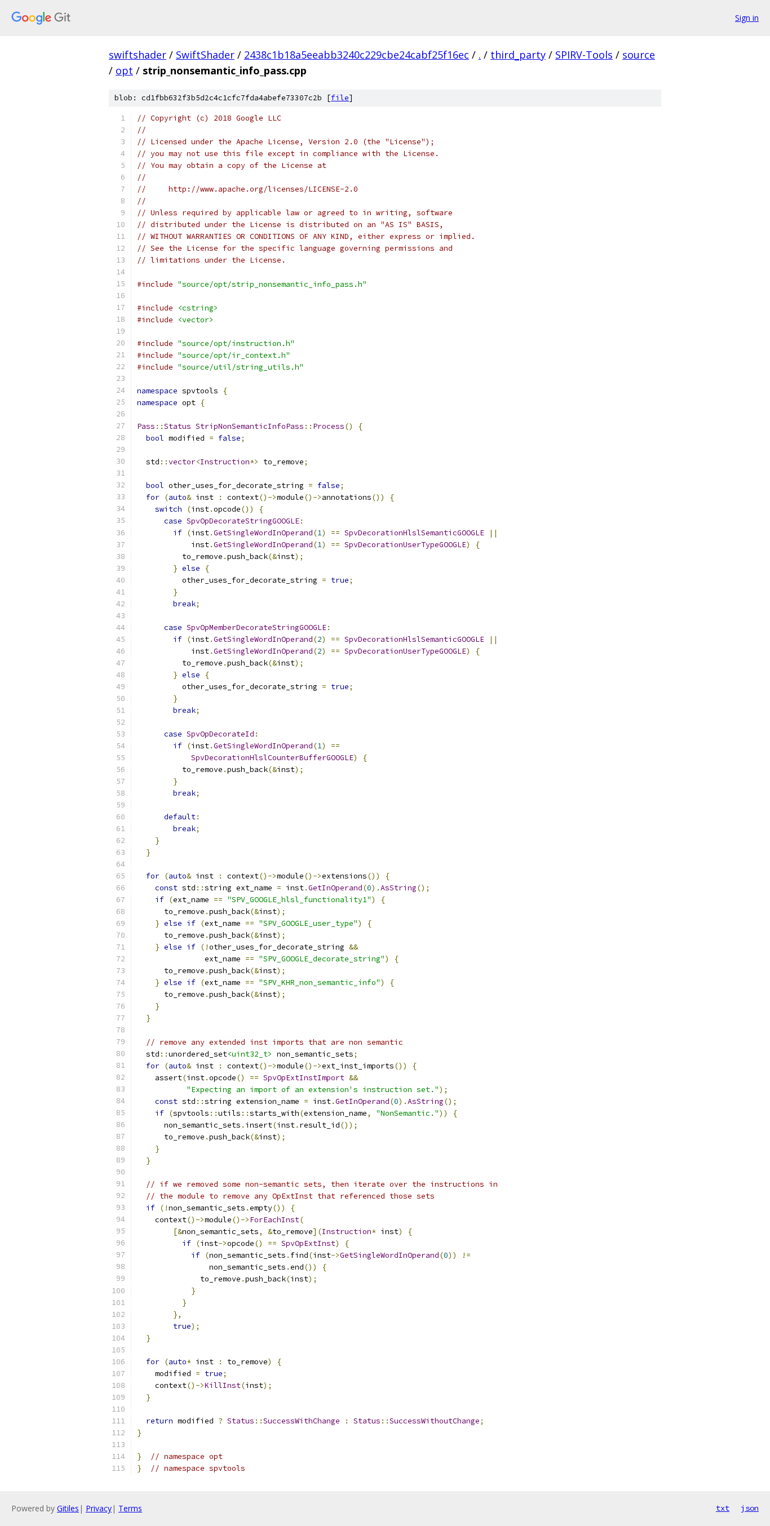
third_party (518, 54)
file (340, 98)
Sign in (747, 17)
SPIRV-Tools (584, 54)
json (750, 1508)
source (638, 54)
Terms (130, 1508)
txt (722, 1508)
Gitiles (68, 1508)
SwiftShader (205, 54)
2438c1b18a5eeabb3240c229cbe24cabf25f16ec (356, 54)
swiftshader (137, 54)
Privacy (99, 1508)
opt (124, 70)
